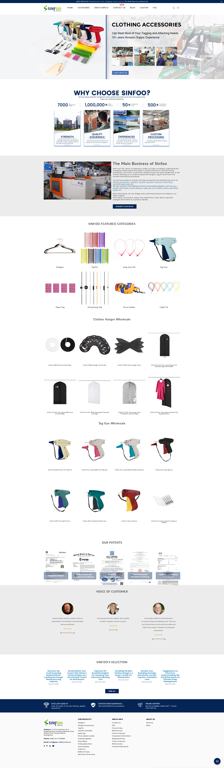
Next (220, 47)
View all (112, 691)
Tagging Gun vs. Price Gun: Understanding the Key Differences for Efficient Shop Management (170, 676)
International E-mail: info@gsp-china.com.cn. (112, 1)
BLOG (132, 7)
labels (126, 188)
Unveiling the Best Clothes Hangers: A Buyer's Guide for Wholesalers (123, 674)
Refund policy (117, 744)
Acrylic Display (83, 746)
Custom (144, 7)
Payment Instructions (120, 746)
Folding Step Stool (85, 744)
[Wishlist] (178, 7)
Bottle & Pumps (84, 752)
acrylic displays (135, 188)
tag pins (141, 182)
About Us (149, 723)
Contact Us (116, 723)
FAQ (155, 7)
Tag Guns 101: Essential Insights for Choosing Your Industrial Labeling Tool (100, 675)
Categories (84, 7)
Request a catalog (124, 206)
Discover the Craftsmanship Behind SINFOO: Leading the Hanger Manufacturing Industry (53, 676)
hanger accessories (121, 182)
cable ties (147, 188)
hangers (134, 182)
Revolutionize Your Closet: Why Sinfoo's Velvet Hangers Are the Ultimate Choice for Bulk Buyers (77, 675)
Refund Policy (117, 731)
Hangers (81, 723)
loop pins (158, 182)
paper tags (125, 184)
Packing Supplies (84, 738)
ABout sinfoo (101, 7)
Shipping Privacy (118, 738)
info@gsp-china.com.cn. (60, 742)
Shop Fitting (82, 741)
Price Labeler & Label (86, 736)
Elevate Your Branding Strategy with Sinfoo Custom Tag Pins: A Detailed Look (147, 675)
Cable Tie (82, 749)
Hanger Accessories (86, 725)
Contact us (119, 7)
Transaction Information (121, 736)
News (148, 725)
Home (70, 7)
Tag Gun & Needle (85, 731)
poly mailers (157, 188)
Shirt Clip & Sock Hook (86, 754)
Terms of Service (118, 733)
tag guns (150, 182)
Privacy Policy (117, 728)
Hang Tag (82, 733)
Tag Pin (81, 728)
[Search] (174, 7)
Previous (3, 47)
